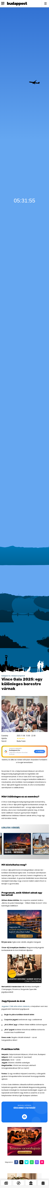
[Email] (42, 1162)
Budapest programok (18, 676)
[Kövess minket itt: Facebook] (24, 1116)
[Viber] (37, 1162)
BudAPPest (17, 4)
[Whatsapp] (32, 1162)
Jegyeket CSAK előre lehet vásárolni (15, 1006)
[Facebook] (16, 1162)
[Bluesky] (26, 1162)
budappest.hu (5, 676)
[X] (21, 1162)
